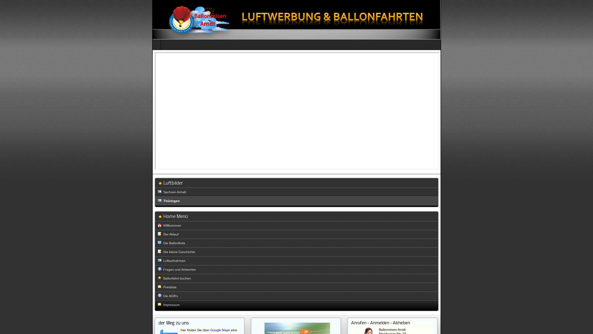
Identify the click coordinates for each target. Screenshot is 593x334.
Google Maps (220, 330)
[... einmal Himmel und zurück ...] (297, 19)
